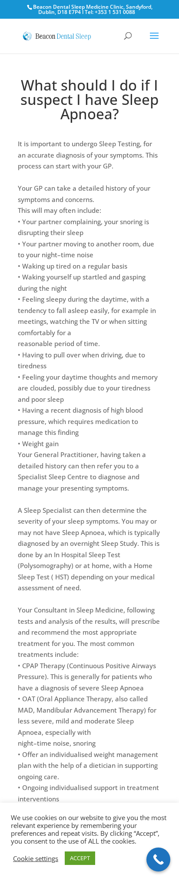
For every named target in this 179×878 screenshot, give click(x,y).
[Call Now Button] (158, 859)
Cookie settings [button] (35, 858)
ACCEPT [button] (80, 858)
